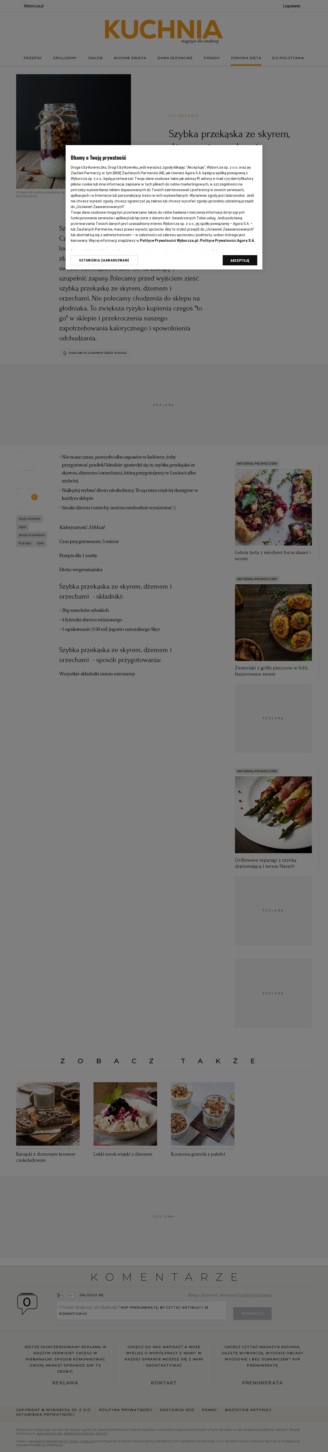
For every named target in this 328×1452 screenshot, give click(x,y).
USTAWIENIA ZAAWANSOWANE (104, 260)
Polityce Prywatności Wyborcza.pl (169, 241)
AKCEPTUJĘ (240, 260)
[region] (164, 207)
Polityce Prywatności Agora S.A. (227, 241)
